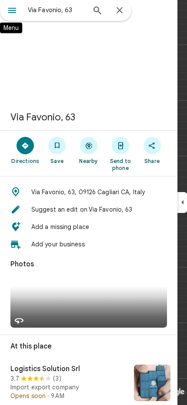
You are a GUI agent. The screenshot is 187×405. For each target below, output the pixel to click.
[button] (88, 192)
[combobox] (56, 10)
